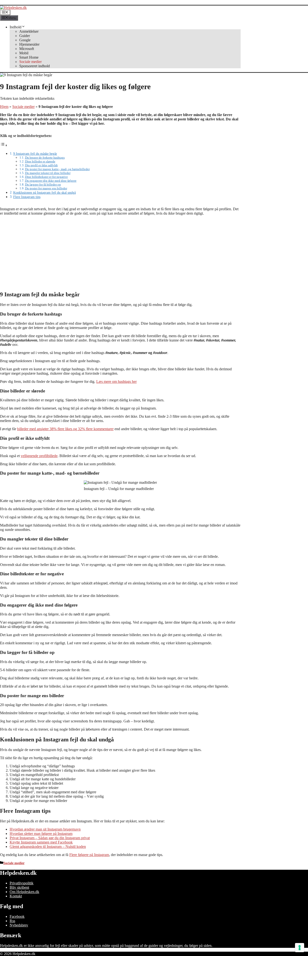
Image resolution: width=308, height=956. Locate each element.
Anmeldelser (28, 31)
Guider (24, 36)
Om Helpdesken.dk (24, 892)
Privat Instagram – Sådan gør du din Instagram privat (50, 838)
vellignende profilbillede (39, 456)
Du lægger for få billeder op (43, 184)
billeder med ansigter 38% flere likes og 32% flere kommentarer (65, 429)
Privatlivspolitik (21, 883)
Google (25, 40)
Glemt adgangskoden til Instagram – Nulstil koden (48, 846)
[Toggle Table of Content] (3, 145)
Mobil (23, 53)
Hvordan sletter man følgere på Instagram (41, 834)
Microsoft (26, 49)
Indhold (15, 27)
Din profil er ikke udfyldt (41, 165)
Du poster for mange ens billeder (46, 188)
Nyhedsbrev (19, 925)
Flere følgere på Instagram (89, 855)
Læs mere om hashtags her (116, 381)
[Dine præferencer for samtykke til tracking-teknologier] (299, 947)
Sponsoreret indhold (34, 66)
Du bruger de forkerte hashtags (45, 157)
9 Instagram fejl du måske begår (35, 153)
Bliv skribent (19, 887)
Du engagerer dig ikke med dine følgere (51, 180)
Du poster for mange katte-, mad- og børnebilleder (57, 169)
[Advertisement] (120, 253)
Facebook (17, 916)
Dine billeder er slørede (40, 161)
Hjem (4, 107)
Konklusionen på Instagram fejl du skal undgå (44, 192)
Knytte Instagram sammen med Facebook (41, 842)
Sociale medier (30, 62)
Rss (12, 921)
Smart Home (28, 57)
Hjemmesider (29, 44)
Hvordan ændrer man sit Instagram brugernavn (45, 829)
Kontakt (16, 896)
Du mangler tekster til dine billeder (48, 173)
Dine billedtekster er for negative (46, 177)
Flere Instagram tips (26, 197)
